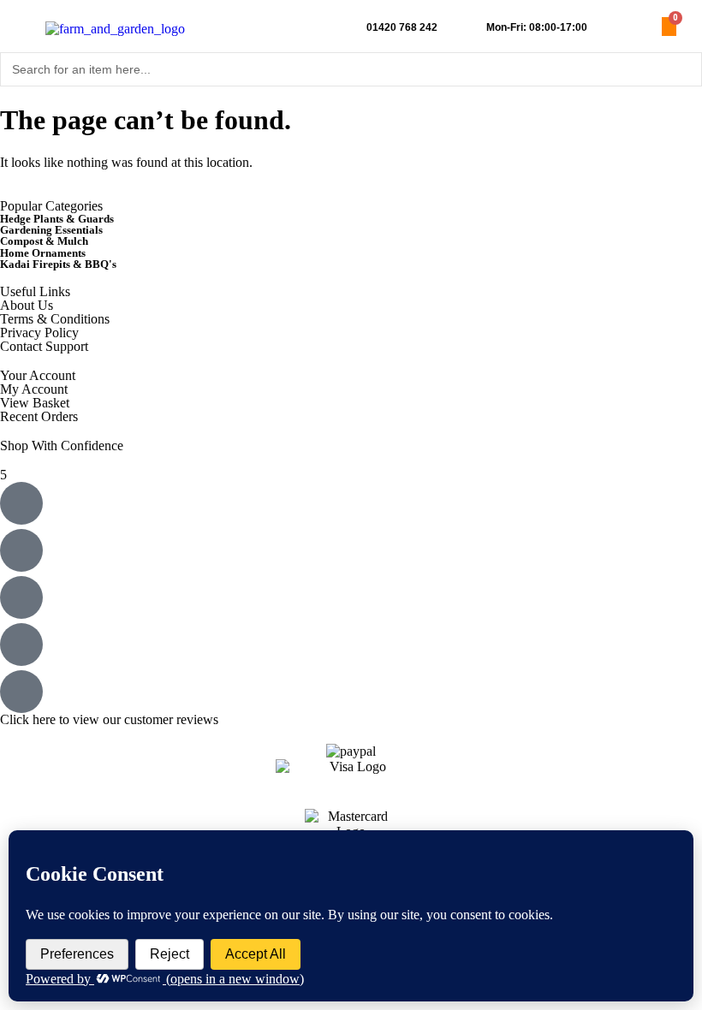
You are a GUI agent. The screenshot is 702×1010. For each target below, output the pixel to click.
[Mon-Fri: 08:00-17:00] (470, 28)
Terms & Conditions (55, 319)
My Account (34, 389)
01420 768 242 (401, 27)
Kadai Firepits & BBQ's (58, 264)
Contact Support (44, 346)
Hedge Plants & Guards (57, 218)
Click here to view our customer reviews (109, 719)
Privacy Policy (39, 332)
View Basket (34, 402)
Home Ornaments (43, 253)
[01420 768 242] (350, 28)
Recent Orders (39, 416)
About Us (26, 305)
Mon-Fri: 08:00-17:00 (536, 27)
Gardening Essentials (51, 229)
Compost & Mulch (44, 241)
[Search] (684, 69)
